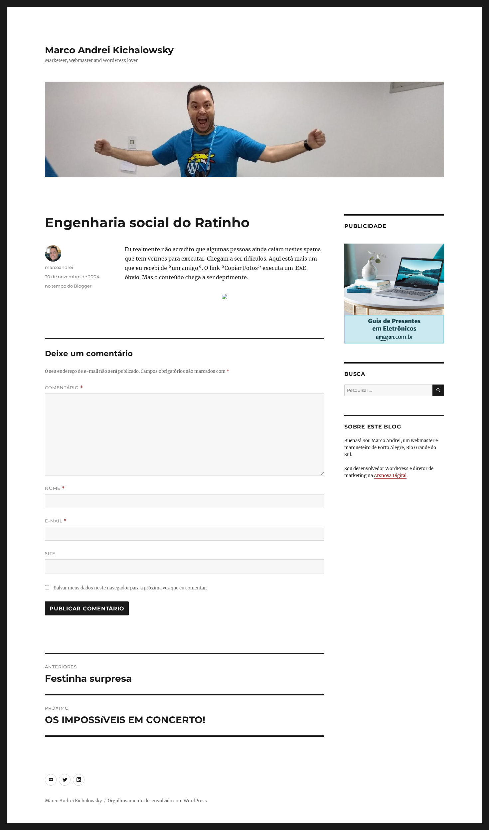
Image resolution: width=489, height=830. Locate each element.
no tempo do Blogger (68, 286)
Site (50, 553)
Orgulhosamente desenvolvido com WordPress (157, 801)
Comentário (64, 388)
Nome (55, 488)
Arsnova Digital (390, 475)
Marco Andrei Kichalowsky (109, 50)
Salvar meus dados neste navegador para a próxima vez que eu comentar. (130, 588)
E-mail (56, 521)
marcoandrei (59, 267)
